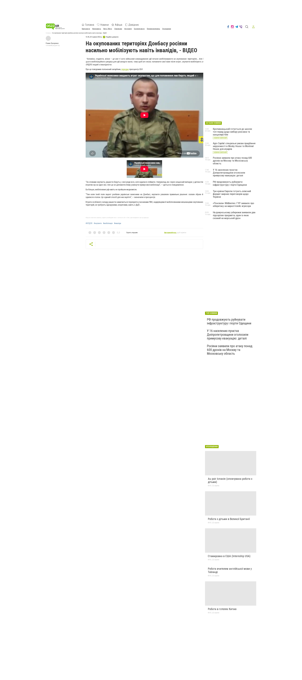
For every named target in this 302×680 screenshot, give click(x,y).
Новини (104, 25)
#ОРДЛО (89, 223)
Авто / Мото (107, 29)
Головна (89, 25)
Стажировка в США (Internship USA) (229, 556)
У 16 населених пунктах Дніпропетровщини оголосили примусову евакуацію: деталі (229, 172)
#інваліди (117, 223)
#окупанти (98, 223)
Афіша (118, 25)
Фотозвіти (128, 29)
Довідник (133, 25)
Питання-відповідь (153, 29)
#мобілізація (108, 223)
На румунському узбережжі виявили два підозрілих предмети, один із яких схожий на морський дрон (234, 215)
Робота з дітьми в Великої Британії (229, 519)
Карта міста (86, 29)
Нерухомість (96, 29)
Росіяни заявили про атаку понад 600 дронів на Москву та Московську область (232, 160)
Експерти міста (139, 29)
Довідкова (118, 29)
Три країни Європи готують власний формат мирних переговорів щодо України (232, 194)
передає (125, 69)
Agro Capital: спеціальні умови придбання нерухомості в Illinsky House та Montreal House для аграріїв (234, 146)
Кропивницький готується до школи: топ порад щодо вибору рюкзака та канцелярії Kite (232, 132)
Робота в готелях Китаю (222, 609)
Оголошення (166, 29)
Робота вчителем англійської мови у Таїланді (230, 570)
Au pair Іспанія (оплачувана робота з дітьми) (230, 480)
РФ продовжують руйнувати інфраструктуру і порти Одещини (230, 183)
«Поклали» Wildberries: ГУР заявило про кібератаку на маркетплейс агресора (233, 204)
